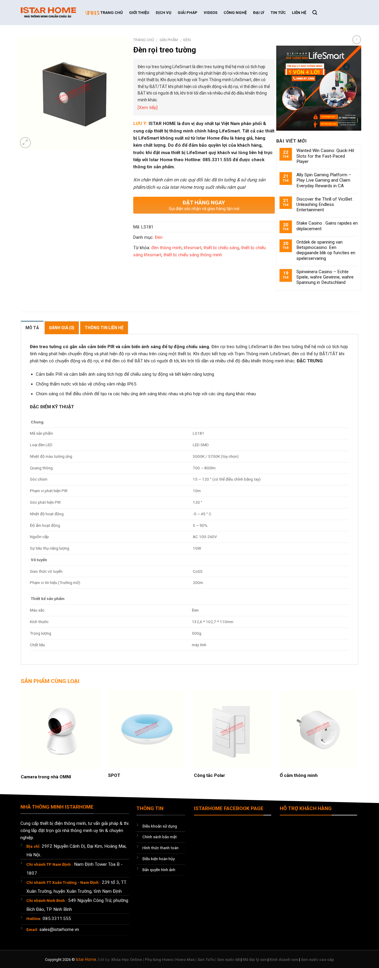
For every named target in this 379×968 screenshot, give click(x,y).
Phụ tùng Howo (159, 959)
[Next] (347, 728)
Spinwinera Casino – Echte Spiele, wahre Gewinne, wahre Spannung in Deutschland (325, 277)
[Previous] (32, 728)
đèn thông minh (166, 247)
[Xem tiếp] (148, 107)
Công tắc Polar (209, 775)
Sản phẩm (169, 40)
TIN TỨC (278, 12)
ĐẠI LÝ (258, 12)
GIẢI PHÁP (187, 12)
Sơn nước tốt (228, 959)
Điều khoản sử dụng (159, 826)
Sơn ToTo (205, 959)
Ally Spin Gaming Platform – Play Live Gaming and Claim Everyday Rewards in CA (323, 180)
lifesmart (192, 247)
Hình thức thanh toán (160, 847)
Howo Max (185, 959)
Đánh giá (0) (61, 327)
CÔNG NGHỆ (235, 12)
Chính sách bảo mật (159, 836)
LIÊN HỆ (299, 12)
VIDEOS (210, 12)
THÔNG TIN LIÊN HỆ (104, 327)
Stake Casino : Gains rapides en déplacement (327, 225)
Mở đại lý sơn (255, 959)
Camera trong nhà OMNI (46, 777)
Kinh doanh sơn (283, 959)
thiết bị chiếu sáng (221, 247)
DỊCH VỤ (163, 12)
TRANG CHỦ (111, 12)
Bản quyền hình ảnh (158, 869)
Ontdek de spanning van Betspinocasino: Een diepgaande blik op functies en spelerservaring (325, 250)
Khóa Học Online (126, 959)
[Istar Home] (48, 12)
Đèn (187, 40)
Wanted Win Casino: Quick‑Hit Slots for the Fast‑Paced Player (325, 156)
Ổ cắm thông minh (299, 775)
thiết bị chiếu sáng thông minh (192, 254)
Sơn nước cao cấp (317, 959)
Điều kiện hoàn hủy (158, 858)
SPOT (114, 775)
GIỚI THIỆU (139, 12)
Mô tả (32, 327)
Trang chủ (143, 40)
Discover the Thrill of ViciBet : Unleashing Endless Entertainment (325, 204)
